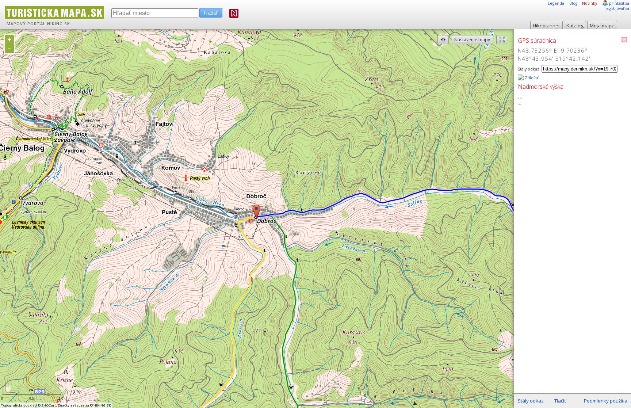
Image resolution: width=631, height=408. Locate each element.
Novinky (589, 3)
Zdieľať (531, 77)
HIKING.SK (58, 23)
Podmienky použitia (605, 400)
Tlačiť (560, 400)
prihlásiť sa (619, 3)
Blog (573, 3)
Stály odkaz (531, 400)
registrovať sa (616, 8)
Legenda (556, 3)
